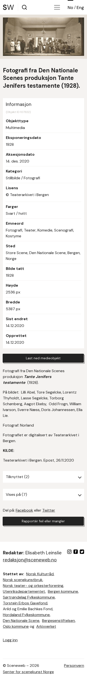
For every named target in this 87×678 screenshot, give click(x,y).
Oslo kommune (16, 626)
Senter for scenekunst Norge (28, 671)
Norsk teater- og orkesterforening (33, 585)
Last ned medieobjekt (43, 358)
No (70, 7)
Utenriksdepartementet (24, 591)
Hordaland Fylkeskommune (26, 614)
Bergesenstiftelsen (58, 620)
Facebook (24, 510)
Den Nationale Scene (21, 620)
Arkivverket (46, 626)
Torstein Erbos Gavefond (25, 603)
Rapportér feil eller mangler (43, 521)
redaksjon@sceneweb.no (30, 560)
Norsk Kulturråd (40, 573)
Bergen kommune (63, 591)
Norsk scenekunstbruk (23, 579)
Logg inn (10, 640)
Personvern (74, 665)
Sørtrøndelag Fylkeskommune (29, 597)
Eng (80, 7)
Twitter (48, 510)
